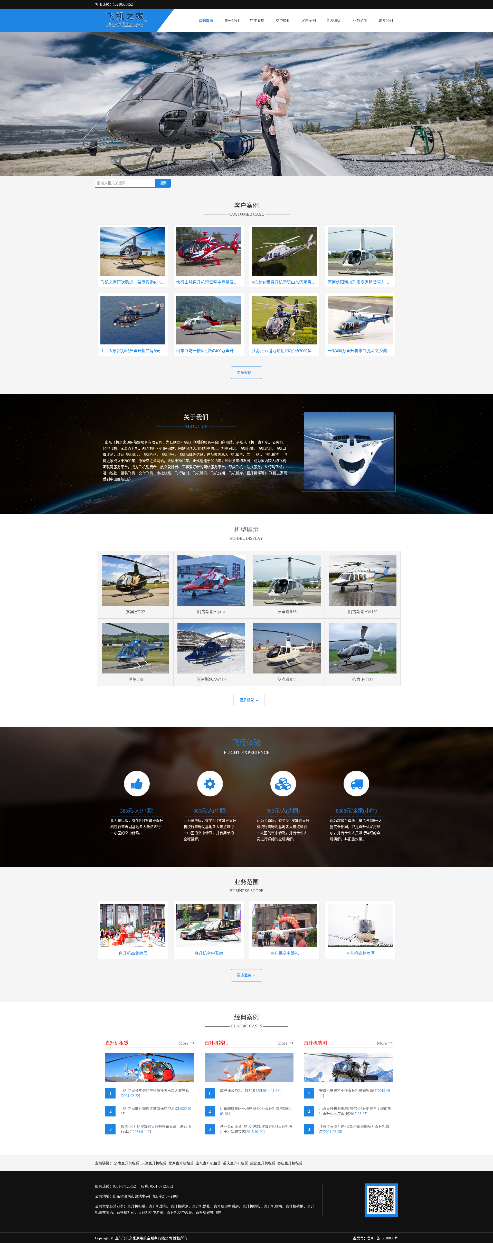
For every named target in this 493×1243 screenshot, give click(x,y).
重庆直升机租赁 (235, 1163)
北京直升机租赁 (181, 1163)
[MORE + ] (195, 489)
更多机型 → (249, 700)
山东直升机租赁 (208, 1163)
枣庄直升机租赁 (289, 1163)
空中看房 (257, 21)
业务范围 (360, 21)
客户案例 (308, 21)
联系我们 (385, 21)
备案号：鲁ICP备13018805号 (375, 1238)
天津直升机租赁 (153, 1163)
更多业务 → (246, 975)
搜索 (163, 183)
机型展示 (334, 21)
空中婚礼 (283, 21)
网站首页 (206, 21)
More (184, 1043)
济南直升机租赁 (126, 1163)
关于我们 (231, 21)
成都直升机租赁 (262, 1163)
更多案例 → (246, 372)
